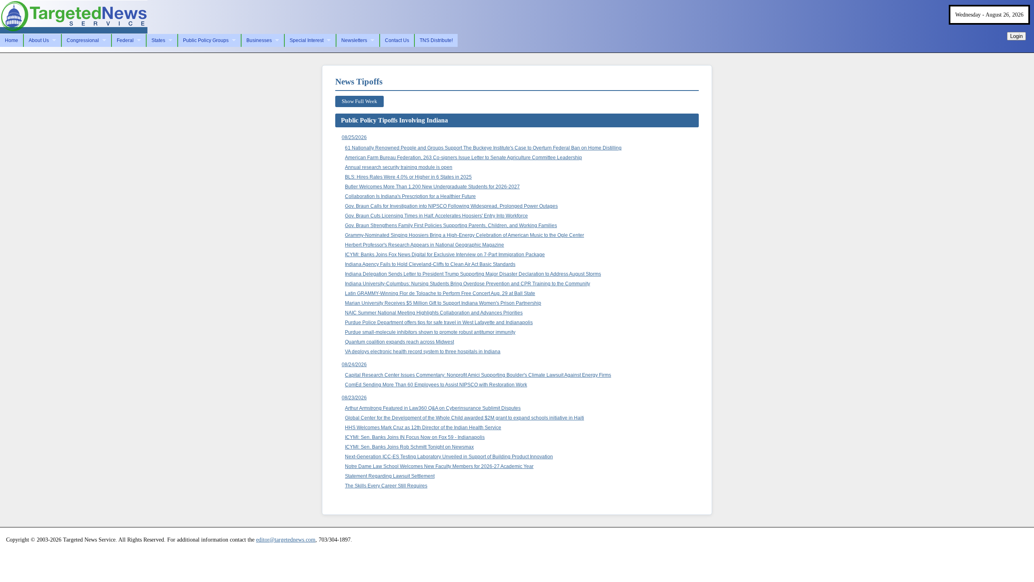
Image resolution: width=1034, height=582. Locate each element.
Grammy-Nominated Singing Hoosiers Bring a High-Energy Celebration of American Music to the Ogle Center (464, 235)
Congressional (83, 40)
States (158, 40)
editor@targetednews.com (285, 539)
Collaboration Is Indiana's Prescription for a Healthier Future (410, 196)
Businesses (259, 40)
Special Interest (307, 40)
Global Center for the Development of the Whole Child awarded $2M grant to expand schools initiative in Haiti (464, 418)
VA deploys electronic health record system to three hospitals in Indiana (422, 351)
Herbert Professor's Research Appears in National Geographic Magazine (424, 245)
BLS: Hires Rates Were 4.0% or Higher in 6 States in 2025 (408, 177)
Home (11, 40)
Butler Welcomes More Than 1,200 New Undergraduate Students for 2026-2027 (432, 187)
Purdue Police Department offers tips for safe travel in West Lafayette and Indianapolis (439, 322)
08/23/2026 (354, 398)
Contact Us (397, 40)
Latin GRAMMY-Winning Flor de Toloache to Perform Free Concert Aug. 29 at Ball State (440, 293)
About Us (39, 40)
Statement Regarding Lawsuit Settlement (390, 476)
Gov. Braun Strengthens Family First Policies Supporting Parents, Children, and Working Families (451, 225)
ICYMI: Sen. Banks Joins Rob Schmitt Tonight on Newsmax (409, 447)
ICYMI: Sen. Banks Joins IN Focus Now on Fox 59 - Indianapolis (415, 437)
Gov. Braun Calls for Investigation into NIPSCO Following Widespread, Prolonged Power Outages (451, 206)
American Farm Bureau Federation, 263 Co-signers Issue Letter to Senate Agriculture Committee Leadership (463, 157)
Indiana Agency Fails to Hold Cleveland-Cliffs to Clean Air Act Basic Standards (430, 264)
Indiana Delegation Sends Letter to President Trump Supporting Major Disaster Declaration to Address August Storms (473, 274)
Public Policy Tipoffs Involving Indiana (394, 120)
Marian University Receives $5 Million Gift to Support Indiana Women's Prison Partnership (443, 303)
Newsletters (354, 40)
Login (1016, 36)
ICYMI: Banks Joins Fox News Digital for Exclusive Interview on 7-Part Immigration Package (445, 254)
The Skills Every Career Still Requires (386, 486)
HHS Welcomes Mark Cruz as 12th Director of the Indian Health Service (423, 427)
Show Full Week (359, 101)
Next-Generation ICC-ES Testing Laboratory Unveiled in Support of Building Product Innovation (449, 457)
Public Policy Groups (206, 40)
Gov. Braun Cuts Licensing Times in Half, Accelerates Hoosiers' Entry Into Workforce (436, 216)
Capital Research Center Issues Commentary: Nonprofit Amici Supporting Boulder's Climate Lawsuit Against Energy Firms (478, 375)
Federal (125, 40)
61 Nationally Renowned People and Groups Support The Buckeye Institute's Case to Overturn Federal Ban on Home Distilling (483, 148)
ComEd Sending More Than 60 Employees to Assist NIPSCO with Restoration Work (436, 385)
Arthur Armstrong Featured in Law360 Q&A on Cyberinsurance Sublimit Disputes (433, 408)
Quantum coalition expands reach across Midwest (399, 342)
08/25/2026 (354, 137)
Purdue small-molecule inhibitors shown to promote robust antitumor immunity (430, 332)
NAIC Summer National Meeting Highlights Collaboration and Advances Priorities (434, 313)
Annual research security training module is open (398, 167)
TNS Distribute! (436, 40)
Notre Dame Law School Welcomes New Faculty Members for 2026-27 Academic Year (439, 466)
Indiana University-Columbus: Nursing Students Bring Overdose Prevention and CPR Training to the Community (467, 284)
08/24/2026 (354, 364)
